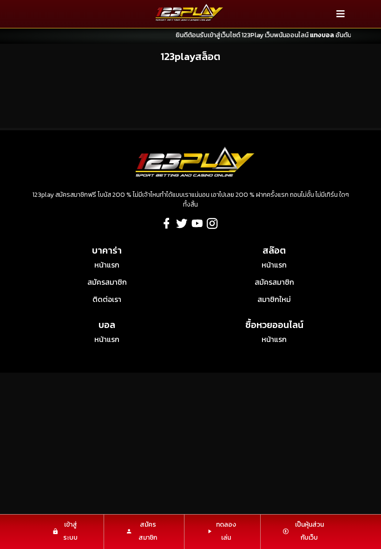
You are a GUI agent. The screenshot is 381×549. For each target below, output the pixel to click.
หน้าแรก (106, 265)
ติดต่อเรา (106, 299)
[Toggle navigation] (340, 14)
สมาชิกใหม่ (274, 299)
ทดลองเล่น (226, 531)
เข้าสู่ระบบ (70, 531)
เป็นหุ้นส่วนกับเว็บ (309, 531)
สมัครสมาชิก (107, 282)
